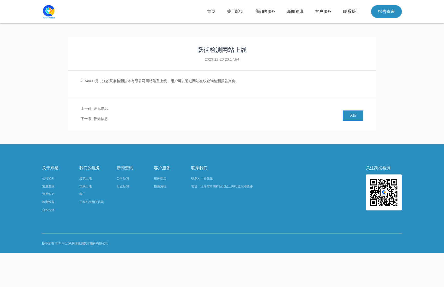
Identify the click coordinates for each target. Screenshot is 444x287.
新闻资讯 (295, 11)
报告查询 (386, 11)
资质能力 (48, 194)
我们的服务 (265, 11)
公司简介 (48, 178)
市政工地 (85, 186)
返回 (353, 115)
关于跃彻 (235, 11)
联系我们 (351, 11)
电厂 (82, 194)
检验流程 (160, 186)
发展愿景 (48, 186)
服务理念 (160, 178)
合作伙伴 (48, 210)
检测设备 (48, 202)
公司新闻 (123, 178)
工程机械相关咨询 (91, 202)
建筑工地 (85, 178)
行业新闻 (123, 186)
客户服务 (323, 11)
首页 (211, 11)
